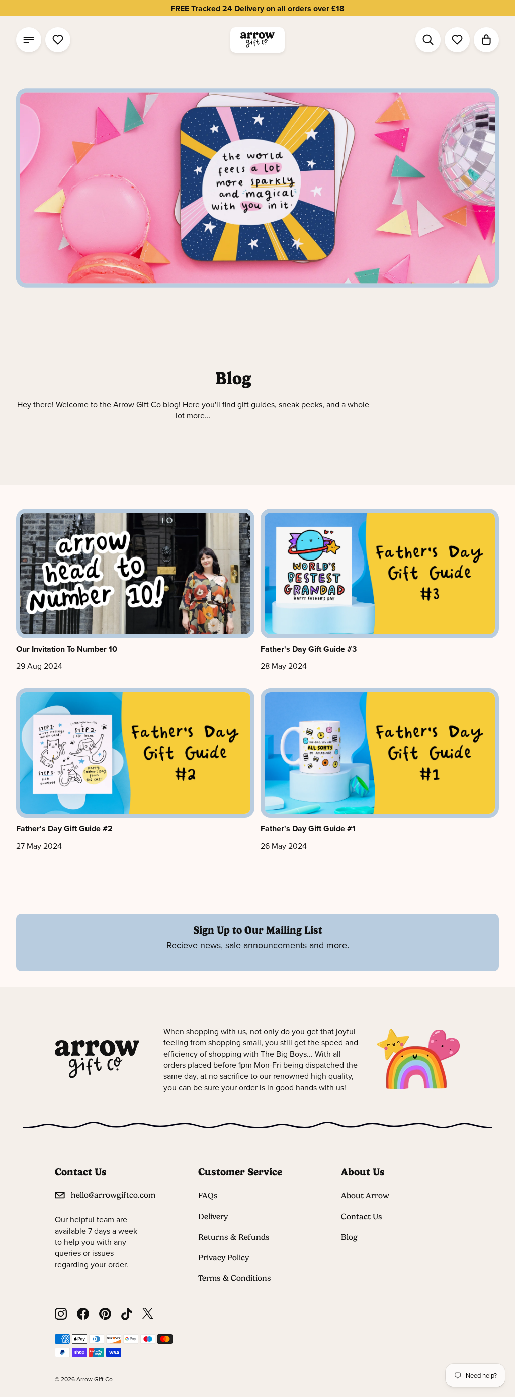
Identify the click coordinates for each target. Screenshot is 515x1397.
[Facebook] (83, 1314)
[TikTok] (126, 1314)
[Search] (428, 39)
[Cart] (486, 39)
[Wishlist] (57, 39)
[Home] (257, 40)
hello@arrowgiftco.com (113, 1195)
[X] (147, 1314)
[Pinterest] (105, 1314)
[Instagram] (61, 1314)
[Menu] (28, 39)
